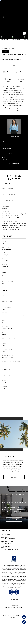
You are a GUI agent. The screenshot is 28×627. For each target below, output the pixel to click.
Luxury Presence (17, 607)
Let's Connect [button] (14, 519)
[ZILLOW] (17, 599)
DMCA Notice (14, 617)
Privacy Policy (20, 615)
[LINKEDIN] (14, 599)
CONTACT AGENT (14, 163)
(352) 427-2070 (6, 148)
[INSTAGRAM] (10, 599)
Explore (14, 477)
